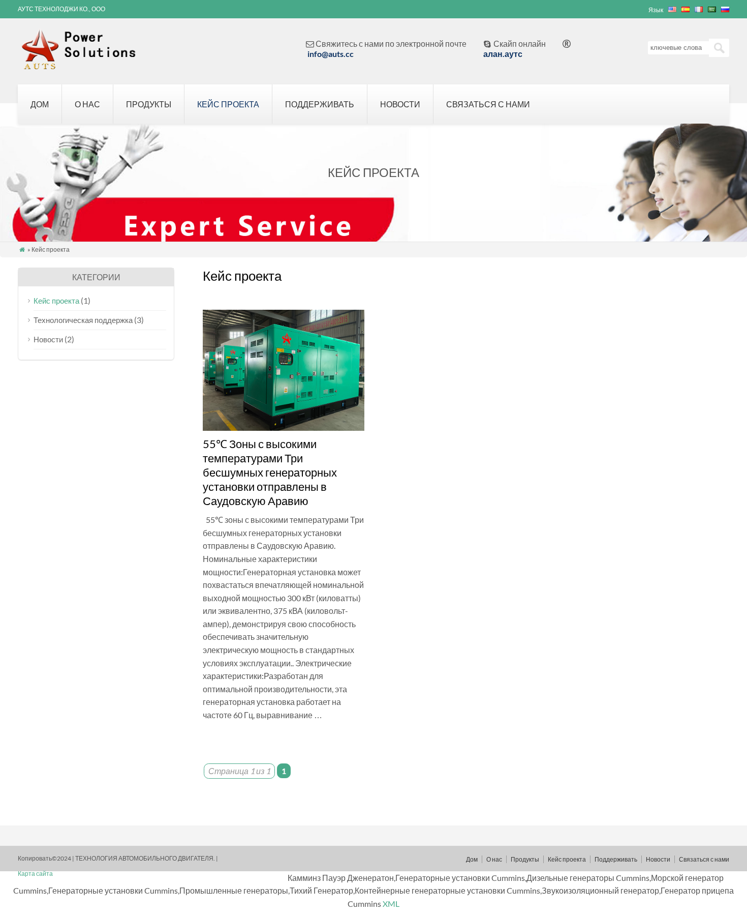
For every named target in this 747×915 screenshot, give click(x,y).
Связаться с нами (488, 104)
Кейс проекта (228, 104)
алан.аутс (502, 53)
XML (391, 903)
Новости (400, 104)
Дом (39, 104)
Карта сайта (35, 873)
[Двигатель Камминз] (85, 64)
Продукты (148, 104)
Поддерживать (319, 104)
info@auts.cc (330, 53)
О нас (87, 104)
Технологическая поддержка (83, 319)
